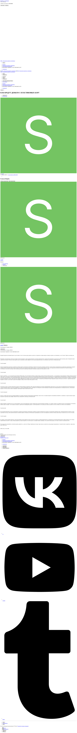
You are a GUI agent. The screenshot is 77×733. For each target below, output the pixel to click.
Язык (4, 722)
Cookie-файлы (5, 723)
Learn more (2, 5)
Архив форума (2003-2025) (13, 174)
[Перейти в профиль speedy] (38, 342)
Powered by (23, 726)
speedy (3, 173)
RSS (3, 724)
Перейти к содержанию (4, 0)
